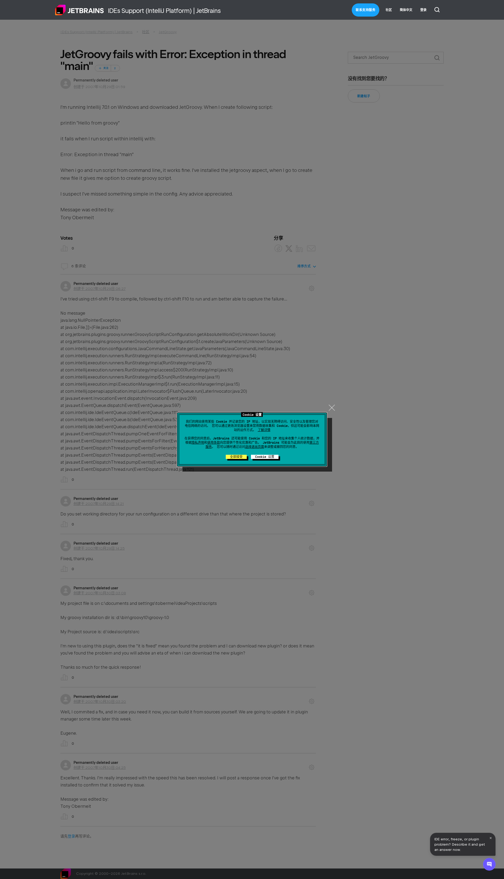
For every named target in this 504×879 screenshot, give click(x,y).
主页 (79, 10)
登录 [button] (423, 10)
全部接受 (236, 457)
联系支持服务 (365, 10)
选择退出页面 (254, 447)
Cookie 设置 (264, 457)
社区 (389, 10)
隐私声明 (198, 443)
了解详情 (264, 430)
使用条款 (213, 443)
